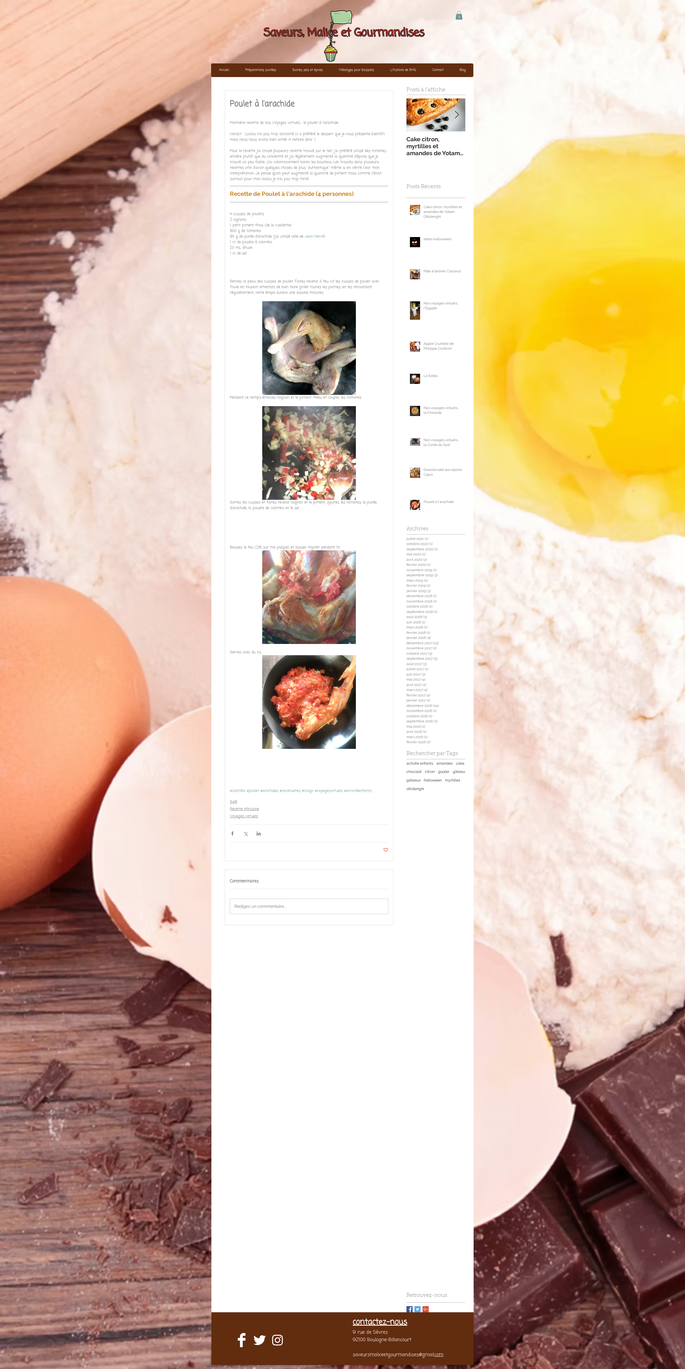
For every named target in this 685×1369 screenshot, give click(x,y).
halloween (433, 780)
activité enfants (419, 763)
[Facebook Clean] (241, 1340)
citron (430, 771)
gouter (444, 771)
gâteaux (413, 780)
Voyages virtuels (244, 816)
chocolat (414, 771)
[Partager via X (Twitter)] (245, 833)
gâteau (459, 771)
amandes (444, 763)
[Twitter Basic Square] (417, 1309)
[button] (459, 15)
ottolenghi (415, 789)
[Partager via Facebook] (232, 833)
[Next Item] (456, 115)
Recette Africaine (244, 809)
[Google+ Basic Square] (426, 1309)
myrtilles (452, 780)
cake (460, 763)
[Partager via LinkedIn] (258, 833)
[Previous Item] (415, 115)
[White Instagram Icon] (277, 1340)
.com (438, 1355)
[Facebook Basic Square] (409, 1309)
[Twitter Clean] (259, 1340)
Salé (233, 802)
